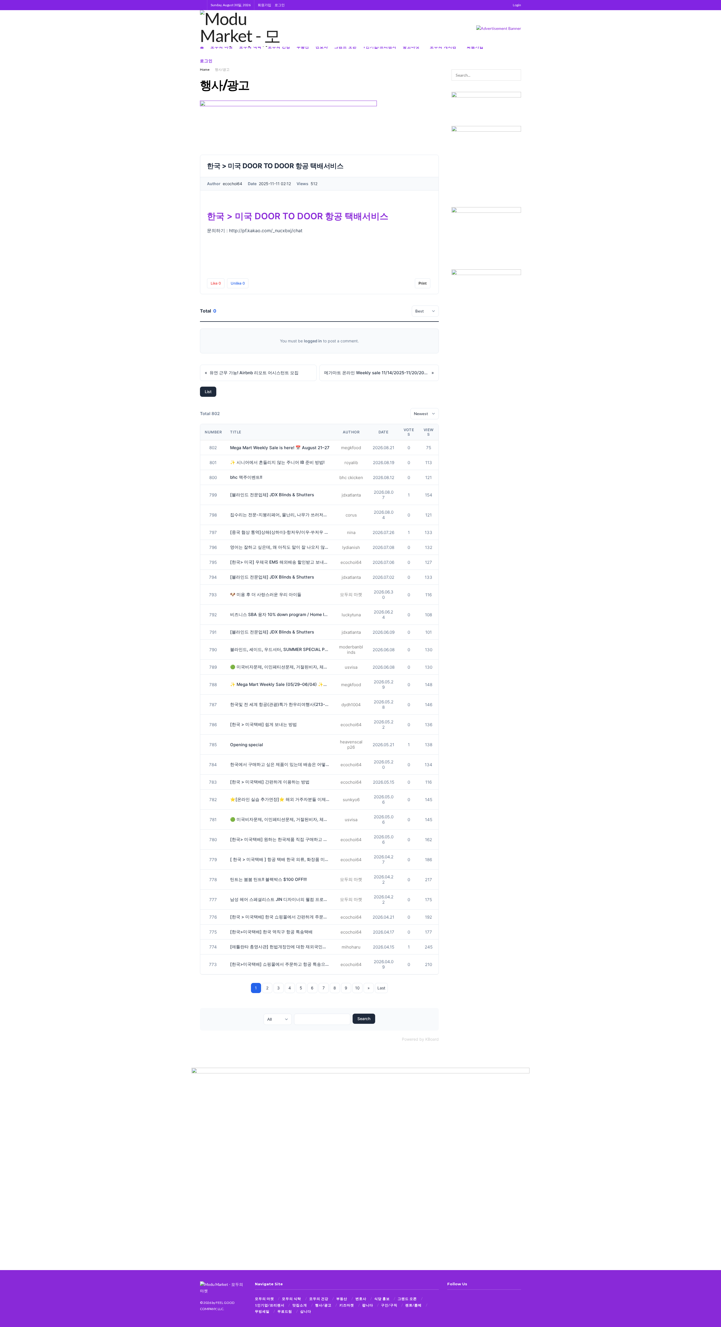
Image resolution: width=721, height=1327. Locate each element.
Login (516, 5)
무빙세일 (262, 1311)
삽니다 (305, 1311)
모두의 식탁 (291, 1299)
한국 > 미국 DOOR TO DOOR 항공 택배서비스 (297, 216)
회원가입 (264, 5)
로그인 (280, 5)
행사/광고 (222, 69)
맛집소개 (299, 1305)
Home (205, 69)
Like (216, 283)
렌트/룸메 (413, 1305)
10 (357, 987)
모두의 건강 (318, 1299)
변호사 (360, 1299)
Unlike (238, 283)
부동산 (341, 1299)
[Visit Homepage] (245, 28)
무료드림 (284, 1311)
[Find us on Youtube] (519, 54)
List (208, 391)
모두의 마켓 (264, 1299)
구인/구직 (389, 1305)
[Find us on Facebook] (501, 54)
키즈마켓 (346, 1305)
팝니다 (367, 1305)
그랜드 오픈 (407, 1299)
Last (381, 987)
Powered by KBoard (420, 1039)
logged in (313, 340)
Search (363, 1018)
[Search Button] (202, 5)
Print (423, 283)
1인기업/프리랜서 (269, 1305)
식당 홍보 (382, 1299)
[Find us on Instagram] (510, 54)
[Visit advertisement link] (498, 28)
